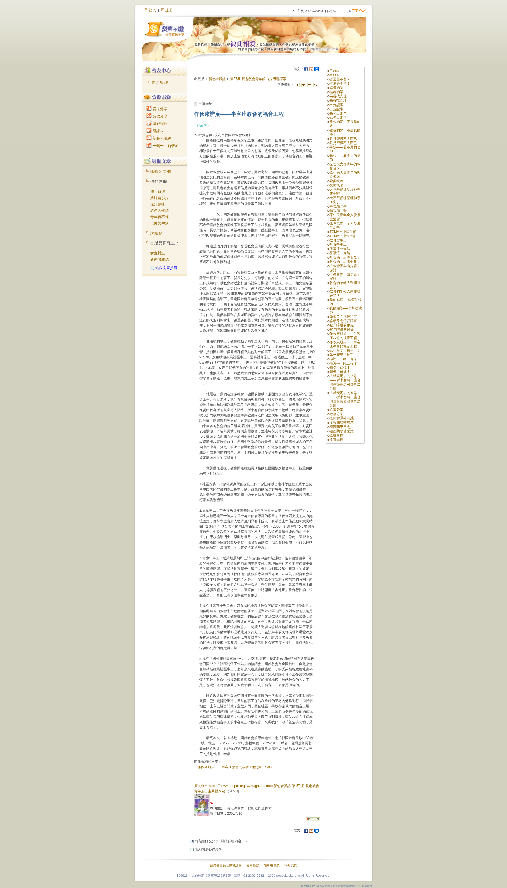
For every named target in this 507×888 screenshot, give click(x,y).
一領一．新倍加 (165, 146)
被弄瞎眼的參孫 (342, 325)
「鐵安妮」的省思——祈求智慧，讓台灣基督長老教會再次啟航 (345, 382)
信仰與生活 (159, 223)
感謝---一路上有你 (343, 359)
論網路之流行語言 (343, 317)
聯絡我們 (290, 865)
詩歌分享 (159, 116)
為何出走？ (338, 113)
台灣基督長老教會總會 (226, 865)
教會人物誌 (159, 210)
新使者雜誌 (159, 259)
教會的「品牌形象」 (345, 257)
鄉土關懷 (157, 191)
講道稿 (156, 233)
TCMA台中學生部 (343, 232)
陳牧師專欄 (160, 171)
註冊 (169, 10)
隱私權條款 (272, 865)
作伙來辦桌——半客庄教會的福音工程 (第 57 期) (235, 767)
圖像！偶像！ (340, 367)
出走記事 (336, 105)
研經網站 (159, 123)
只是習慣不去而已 (343, 139)
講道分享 (159, 109)
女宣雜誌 (157, 253)
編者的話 (336, 88)
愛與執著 (336, 181)
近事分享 (336, 410)
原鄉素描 (336, 435)
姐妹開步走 (159, 198)
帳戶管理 (160, 82)
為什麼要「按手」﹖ (345, 351)
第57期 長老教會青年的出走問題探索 (258, 79)
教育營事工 (338, 240)
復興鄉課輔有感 (342, 418)
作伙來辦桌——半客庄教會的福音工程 (345, 336)
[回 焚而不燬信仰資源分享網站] (357, 10)
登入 (153, 10)
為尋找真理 (338, 96)
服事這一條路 (340, 249)
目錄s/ (334, 71)
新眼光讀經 (161, 138)
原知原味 (157, 204)
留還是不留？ (340, 79)
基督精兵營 (338, 206)
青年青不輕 (159, 217)
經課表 (158, 131)
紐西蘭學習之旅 (342, 427)
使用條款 (252, 865)
